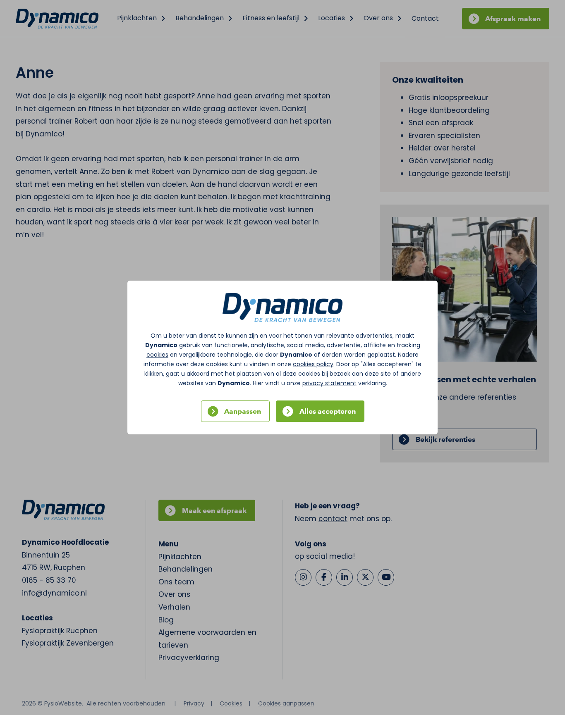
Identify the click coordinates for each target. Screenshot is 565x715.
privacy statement (329, 383)
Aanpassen (242, 411)
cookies (157, 354)
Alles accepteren (327, 411)
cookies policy (313, 364)
